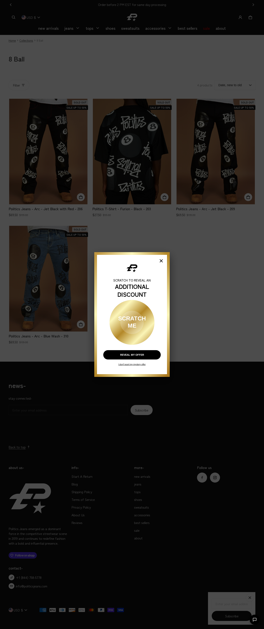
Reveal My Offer (132, 354)
